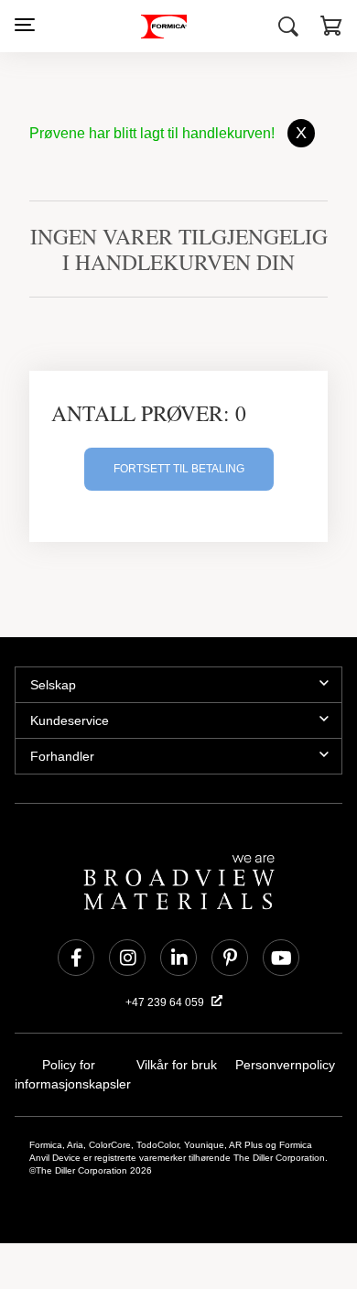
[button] (331, 28)
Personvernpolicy (285, 1065)
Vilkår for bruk (176, 1065)
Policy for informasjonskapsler (68, 1074)
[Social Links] (76, 957)
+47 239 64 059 (166, 1002)
